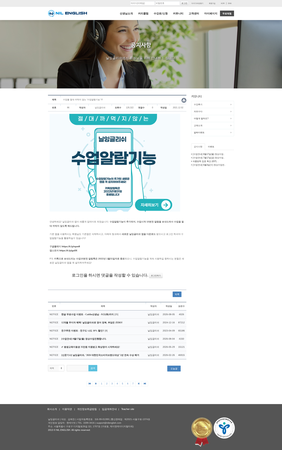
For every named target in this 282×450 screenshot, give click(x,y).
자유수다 (198, 111)
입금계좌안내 (109, 409)
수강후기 (198, 104)
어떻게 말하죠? (201, 118)
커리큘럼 (143, 13)
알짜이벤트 (199, 132)
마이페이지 (210, 13)
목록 (177, 294)
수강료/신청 (161, 13)
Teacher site (127, 409)
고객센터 (194, 13)
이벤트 (211, 146)
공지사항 (198, 146)
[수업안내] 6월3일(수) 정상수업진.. (209, 165)
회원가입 (212, 3)
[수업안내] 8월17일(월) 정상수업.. (209, 154)
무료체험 (227, 13)
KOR (223, 3)
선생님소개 (126, 13)
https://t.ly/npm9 (71, 246)
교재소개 (198, 125)
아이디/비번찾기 (197, 3)
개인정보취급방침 (87, 409)
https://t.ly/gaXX (68, 250)
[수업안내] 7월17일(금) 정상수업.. (209, 158)
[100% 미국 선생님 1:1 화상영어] (68, 13)
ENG (230, 3)
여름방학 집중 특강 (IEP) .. (206, 161)
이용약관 (67, 409)
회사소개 (52, 409)
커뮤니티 (178, 13)
